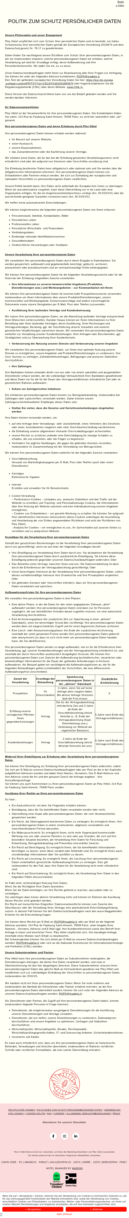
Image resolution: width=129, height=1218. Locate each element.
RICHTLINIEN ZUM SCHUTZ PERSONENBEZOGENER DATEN (69, 1110)
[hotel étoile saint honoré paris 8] (75, 1136)
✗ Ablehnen (96, 1209)
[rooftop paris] (56, 1179)
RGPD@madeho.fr (88, 76)
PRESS (116, 1113)
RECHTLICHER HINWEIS (21, 1110)
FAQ (49, 1113)
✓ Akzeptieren (33, 1209)
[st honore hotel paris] (53, 1136)
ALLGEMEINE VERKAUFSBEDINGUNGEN (89, 1113)
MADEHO (77, 1168)
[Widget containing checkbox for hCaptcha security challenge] (95, 741)
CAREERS (59, 1113)
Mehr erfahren (64, 1214)
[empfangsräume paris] (71, 1179)
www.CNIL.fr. (75, 87)
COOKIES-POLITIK (35, 1113)
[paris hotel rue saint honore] (64, 1136)
